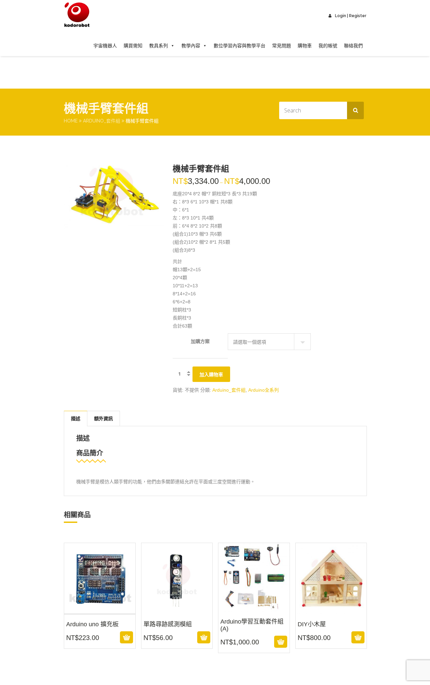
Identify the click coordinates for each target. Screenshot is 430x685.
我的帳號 (327, 45)
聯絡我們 (353, 45)
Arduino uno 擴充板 (100, 609)
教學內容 (190, 45)
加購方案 (200, 341)
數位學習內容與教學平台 (239, 45)
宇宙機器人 (105, 45)
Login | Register (350, 15)
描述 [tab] (75, 418)
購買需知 (133, 45)
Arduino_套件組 (101, 121)
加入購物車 (211, 374)
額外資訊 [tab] (103, 418)
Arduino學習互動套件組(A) (254, 611)
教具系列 (158, 45)
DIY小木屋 (331, 609)
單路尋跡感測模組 (177, 609)
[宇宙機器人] (77, 15)
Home (71, 121)
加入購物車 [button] (98, 637)
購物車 (305, 45)
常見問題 (281, 45)
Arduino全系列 (263, 390)
